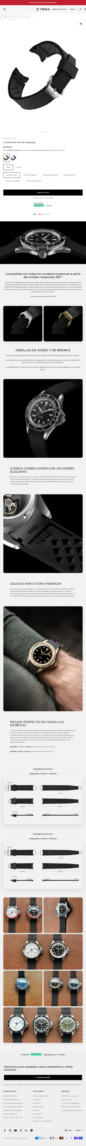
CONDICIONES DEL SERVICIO (71, 1110)
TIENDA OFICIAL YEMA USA (13, 1117)
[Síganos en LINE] (31, 1130)
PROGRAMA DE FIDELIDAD (12, 1110)
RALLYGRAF (37, 1114)
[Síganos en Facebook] (4, 1130)
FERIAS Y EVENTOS (10, 1114)
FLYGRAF (36, 1110)
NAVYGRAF (37, 1103)
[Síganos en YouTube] (15, 1130)
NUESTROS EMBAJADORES (13, 1103)
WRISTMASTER (38, 1107)
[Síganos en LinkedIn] (26, 1130)
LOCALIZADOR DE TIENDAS (13, 1107)
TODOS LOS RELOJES (40, 1096)
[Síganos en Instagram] (10, 1130)
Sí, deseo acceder (43, 1077)
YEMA (5, 16)
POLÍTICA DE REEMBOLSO (70, 1103)
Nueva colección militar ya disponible (43, 2)
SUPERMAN (37, 1099)
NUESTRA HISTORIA (10, 1096)
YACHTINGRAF (38, 1117)
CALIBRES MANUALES (11, 1099)
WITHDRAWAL (66, 1099)
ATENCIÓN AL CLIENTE (69, 1096)
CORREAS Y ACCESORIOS (42, 1121)
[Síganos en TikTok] (20, 1130)
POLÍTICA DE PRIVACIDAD (70, 1107)
